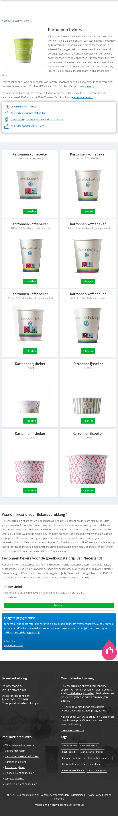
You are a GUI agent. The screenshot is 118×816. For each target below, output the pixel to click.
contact (13, 546)
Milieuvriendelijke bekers (19, 745)
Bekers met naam (15, 750)
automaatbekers (83, 97)
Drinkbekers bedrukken (92, 751)
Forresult (78, 804)
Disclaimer (77, 795)
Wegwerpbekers (14, 778)
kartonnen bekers (81, 689)
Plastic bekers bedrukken (19, 773)
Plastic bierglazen (15, 767)
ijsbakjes (88, 693)
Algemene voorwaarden (55, 795)
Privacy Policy (93, 795)
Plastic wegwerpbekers (73, 770)
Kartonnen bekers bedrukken (22, 756)
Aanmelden (59, 605)
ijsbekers (88, 86)
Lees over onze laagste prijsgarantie (84, 710)
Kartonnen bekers (15, 761)
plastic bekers (104, 689)
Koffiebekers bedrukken (99, 758)
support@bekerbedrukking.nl (22, 703)
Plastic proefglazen (91, 764)
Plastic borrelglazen (96, 770)
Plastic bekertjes (70, 751)
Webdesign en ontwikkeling (51, 804)
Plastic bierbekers (70, 764)
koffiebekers (74, 693)
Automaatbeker (69, 745)
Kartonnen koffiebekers (73, 758)
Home (5, 20)
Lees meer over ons (72, 730)
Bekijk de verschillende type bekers (83, 707)
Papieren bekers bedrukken (21, 784)
